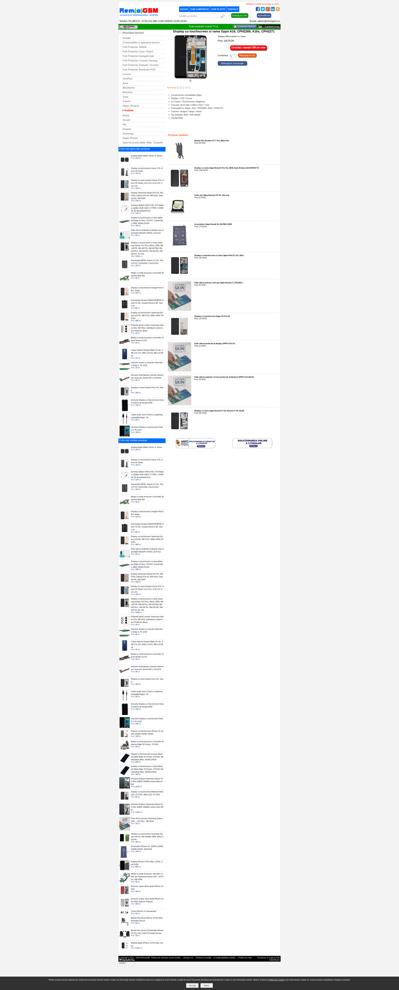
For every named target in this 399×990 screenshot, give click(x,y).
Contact (233, 9)
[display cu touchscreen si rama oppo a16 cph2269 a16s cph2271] (190, 81)
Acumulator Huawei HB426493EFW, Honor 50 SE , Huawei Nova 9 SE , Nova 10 (147, 303)
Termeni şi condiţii (203, 958)
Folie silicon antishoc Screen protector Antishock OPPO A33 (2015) (224, 377)
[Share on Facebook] (258, 10)
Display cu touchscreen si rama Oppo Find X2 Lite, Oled (218, 255)
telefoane (189, 129)
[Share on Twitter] (263, 10)
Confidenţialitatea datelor (225, 958)
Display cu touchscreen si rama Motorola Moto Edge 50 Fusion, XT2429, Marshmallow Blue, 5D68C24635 (147, 757)
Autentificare (264, 15)
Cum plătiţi (218, 9)
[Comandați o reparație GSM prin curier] (248, 50)
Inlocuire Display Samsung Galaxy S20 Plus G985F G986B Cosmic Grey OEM (147, 807)
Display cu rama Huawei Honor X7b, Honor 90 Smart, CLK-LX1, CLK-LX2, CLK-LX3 (147, 183)
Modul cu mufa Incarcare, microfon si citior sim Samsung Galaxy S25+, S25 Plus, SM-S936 (147, 877)
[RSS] (278, 10)
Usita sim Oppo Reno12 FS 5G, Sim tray (211, 195)
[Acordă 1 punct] (177, 87)
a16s (269, 129)
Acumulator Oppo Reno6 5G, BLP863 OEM (213, 224)
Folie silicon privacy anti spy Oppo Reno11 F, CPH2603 (218, 283)
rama (206, 129)
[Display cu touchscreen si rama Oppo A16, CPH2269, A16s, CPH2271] (190, 78)
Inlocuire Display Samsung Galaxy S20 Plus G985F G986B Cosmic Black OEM (147, 781)
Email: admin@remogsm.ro (265, 21)
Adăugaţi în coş (247, 55)
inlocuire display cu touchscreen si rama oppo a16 (189, 131)
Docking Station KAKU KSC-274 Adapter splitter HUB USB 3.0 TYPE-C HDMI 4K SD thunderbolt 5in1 (147, 208)
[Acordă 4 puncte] (186, 87)
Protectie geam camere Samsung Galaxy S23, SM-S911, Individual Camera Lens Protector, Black (147, 328)
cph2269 (217, 131)
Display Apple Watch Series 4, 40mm (146, 156)
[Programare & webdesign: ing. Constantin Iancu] (127, 960)
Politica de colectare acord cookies (166, 958)
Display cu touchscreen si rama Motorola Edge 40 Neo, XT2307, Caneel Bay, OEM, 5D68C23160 (147, 220)
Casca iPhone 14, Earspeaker (143, 911)
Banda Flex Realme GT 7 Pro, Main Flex (211, 141)
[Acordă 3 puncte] (183, 87)
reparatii (198, 129)
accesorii (179, 129)
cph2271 (260, 129)
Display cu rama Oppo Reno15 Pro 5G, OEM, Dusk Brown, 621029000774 (226, 168)
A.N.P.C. (122, 963)
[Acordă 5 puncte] (189, 87)
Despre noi (188, 958)
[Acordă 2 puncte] (180, 87)
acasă (184, 9)
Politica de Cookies (277, 980)
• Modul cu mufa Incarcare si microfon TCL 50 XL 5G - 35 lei (260, 4)
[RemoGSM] (138, 16)
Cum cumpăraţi (199, 9)
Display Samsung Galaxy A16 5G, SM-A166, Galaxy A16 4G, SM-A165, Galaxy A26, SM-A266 (147, 195)
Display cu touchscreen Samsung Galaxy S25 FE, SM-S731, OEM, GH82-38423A (147, 315)
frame (222, 129)
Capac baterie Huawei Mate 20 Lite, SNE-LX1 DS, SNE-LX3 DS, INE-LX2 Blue (147, 353)
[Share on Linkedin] (273, 10)
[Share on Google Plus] (268, 10)
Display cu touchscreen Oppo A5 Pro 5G (212, 316)
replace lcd (231, 129)
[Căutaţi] (222, 17)
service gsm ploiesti (246, 129)
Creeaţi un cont (239, 15)
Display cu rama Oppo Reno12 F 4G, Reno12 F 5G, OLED (219, 411)
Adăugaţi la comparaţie (232, 63)
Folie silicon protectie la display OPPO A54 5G (214, 343)
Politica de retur (245, 958)
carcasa (214, 129)
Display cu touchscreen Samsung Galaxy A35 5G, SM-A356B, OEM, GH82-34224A (147, 837)
